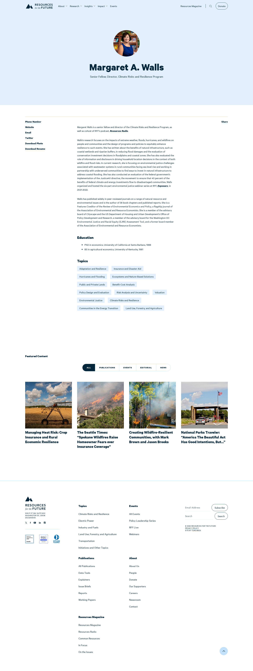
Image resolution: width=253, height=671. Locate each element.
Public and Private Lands (92, 284)
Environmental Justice (90, 300)
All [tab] (89, 367)
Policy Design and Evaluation (94, 292)
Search (221, 516)
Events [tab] (127, 367)
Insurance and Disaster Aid (127, 268)
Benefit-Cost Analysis (123, 284)
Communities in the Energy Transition (98, 308)
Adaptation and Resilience (92, 268)
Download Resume (35, 148)
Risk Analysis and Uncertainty (132, 292)
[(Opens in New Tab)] (29, 536)
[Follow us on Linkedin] (40, 523)
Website (29, 127)
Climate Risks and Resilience (124, 300)
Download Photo (34, 143)
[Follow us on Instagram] (45, 523)
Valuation (160, 292)
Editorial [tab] (146, 367)
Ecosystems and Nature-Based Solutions (133, 276)
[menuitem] (61, 6)
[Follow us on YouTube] (35, 523)
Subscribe (220, 507)
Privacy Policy (192, 528)
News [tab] (163, 367)
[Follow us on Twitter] (26, 523)
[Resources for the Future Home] (40, 6)
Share (224, 121)
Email (28, 133)
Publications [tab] (107, 367)
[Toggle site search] (210, 6)
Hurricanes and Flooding (92, 276)
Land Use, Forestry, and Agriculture (144, 308)
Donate (221, 6)
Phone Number (33, 122)
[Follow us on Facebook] (30, 523)
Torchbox (196, 530)
